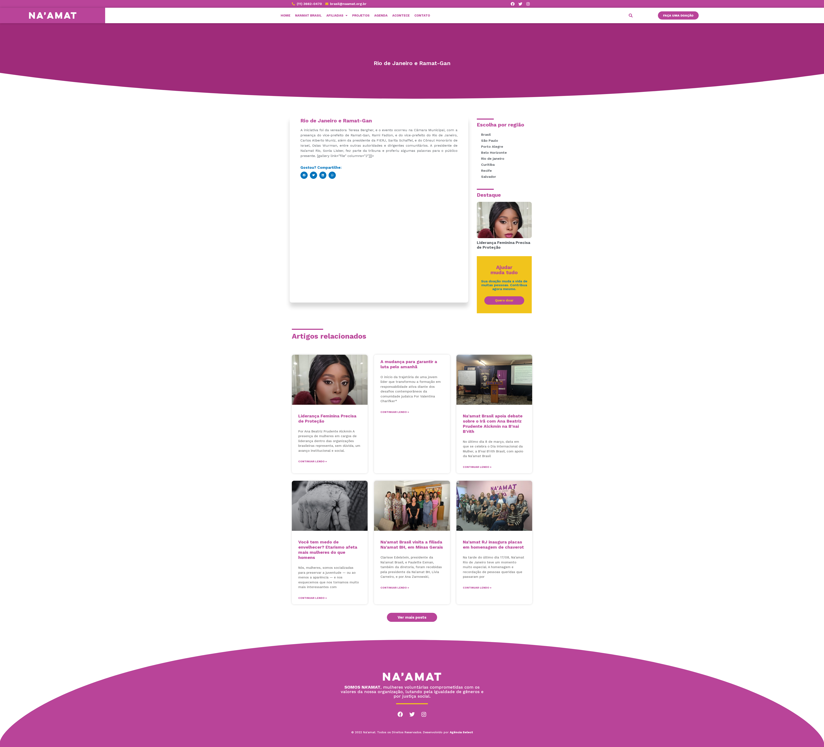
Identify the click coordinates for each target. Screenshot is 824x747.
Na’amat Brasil (308, 15)
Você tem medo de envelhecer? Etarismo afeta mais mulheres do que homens (327, 549)
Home (285, 15)
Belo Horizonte (494, 153)
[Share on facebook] (304, 175)
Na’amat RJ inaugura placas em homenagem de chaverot (493, 544)
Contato (422, 15)
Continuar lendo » (312, 461)
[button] (678, 15)
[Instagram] (423, 714)
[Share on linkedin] (323, 175)
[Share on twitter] (313, 175)
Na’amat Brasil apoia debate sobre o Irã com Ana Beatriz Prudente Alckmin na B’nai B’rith (493, 423)
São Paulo (489, 140)
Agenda (381, 15)
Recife (486, 171)
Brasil (486, 134)
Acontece (401, 15)
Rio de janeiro (492, 159)
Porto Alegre (492, 147)
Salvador (488, 177)
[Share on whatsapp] (332, 175)
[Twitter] (412, 714)
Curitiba (488, 165)
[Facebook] (400, 714)
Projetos (361, 15)
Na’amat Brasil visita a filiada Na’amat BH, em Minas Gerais (411, 544)
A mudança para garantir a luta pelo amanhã (408, 364)
